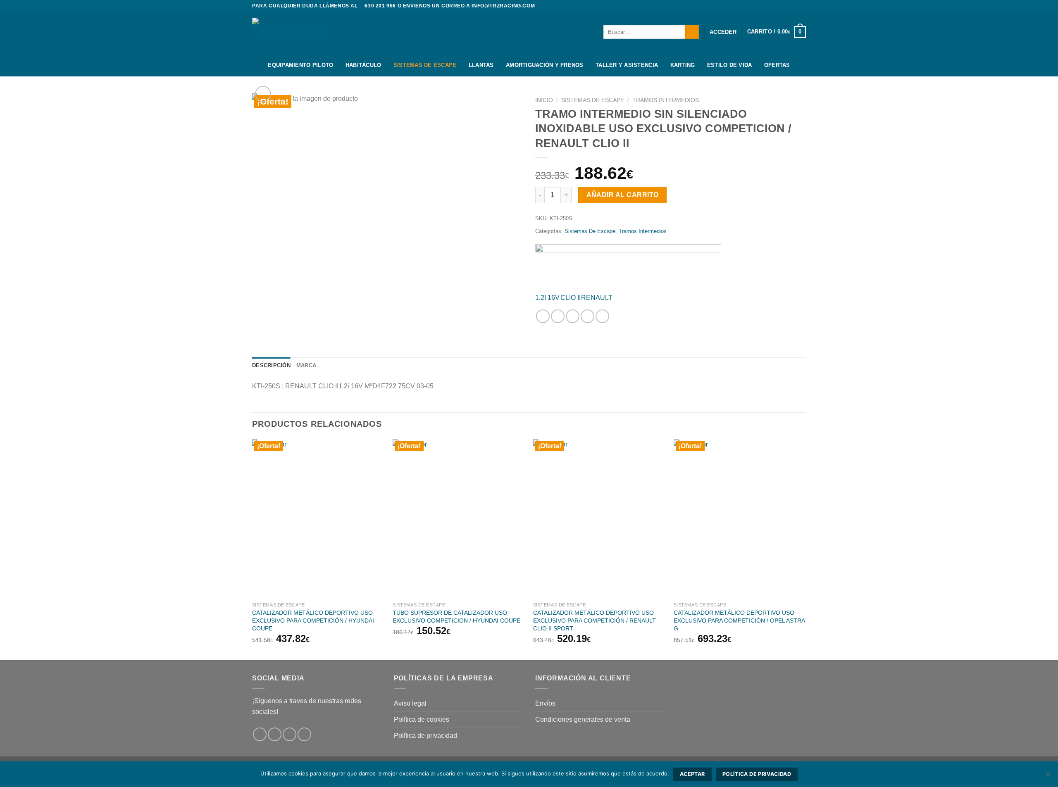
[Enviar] (692, 32)
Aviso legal (410, 703)
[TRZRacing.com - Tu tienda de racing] (293, 33)
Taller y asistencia (627, 65)
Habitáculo (363, 65)
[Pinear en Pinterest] (587, 316)
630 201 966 (380, 6)
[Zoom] (263, 94)
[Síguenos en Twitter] (801, 6)
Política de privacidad (425, 735)
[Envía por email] (572, 316)
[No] (1048, 776)
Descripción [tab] (271, 365)
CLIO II (570, 297)
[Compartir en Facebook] (543, 316)
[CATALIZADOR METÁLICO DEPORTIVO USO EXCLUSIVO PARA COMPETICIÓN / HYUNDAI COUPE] (318, 518)
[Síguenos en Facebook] (786, 6)
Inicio (544, 100)
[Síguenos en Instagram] (793, 6)
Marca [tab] (306, 365)
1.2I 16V (547, 297)
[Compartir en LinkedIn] (602, 316)
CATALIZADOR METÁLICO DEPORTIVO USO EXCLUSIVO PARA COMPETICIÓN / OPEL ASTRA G (739, 620)
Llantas (481, 65)
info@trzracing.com (503, 6)
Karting (682, 65)
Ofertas (777, 65)
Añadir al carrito (622, 194)
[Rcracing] (628, 265)
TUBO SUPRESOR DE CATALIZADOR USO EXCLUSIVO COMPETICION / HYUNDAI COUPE (456, 616)
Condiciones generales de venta (582, 719)
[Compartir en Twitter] (558, 316)
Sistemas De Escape (425, 65)
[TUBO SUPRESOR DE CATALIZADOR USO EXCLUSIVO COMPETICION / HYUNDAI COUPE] (459, 518)
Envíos (545, 703)
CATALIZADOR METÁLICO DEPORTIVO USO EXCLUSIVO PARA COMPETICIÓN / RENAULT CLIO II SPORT (594, 620)
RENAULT (596, 297)
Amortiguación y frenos (545, 65)
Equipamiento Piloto (300, 65)
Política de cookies (421, 719)
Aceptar (692, 774)
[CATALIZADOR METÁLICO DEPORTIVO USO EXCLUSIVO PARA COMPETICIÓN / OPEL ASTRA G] (740, 518)
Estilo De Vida (729, 65)
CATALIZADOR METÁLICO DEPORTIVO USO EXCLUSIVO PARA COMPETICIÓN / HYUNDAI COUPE (313, 620)
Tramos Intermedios (665, 100)
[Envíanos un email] (304, 734)
